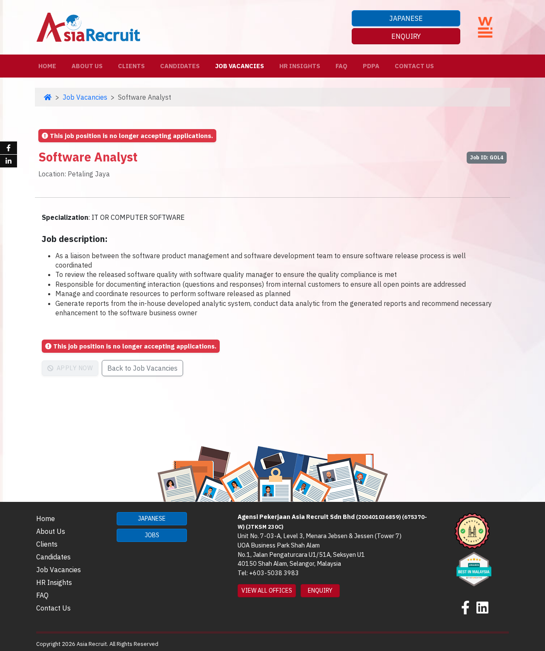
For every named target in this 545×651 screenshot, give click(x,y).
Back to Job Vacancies (142, 368)
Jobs (152, 535)
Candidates (180, 66)
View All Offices (266, 590)
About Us (87, 66)
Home (49, 65)
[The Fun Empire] (474, 568)
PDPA (371, 66)
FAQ (341, 66)
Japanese (406, 18)
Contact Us (414, 66)
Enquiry (406, 36)
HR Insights (299, 66)
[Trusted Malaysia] (472, 530)
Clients (131, 66)
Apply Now (74, 368)
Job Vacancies (239, 66)
